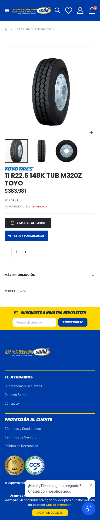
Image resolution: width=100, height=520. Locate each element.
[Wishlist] (68, 10)
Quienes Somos (16, 394)
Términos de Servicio (21, 437)
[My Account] (80, 10)
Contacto (12, 403)
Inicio (6, 29)
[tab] (50, 275)
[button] (91, 133)
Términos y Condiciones (23, 428)
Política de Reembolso (21, 446)
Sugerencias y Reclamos (23, 386)
